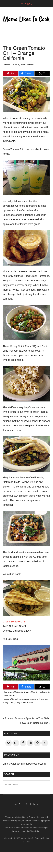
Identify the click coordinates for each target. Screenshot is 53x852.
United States (9, 695)
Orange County (31, 692)
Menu (28, 3)
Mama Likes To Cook (26, 19)
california (19, 699)
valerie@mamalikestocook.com (28, 763)
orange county (9, 702)
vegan (19, 702)
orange (44, 699)
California (18, 692)
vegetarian (28, 702)
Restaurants (44, 692)
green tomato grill (32, 699)
